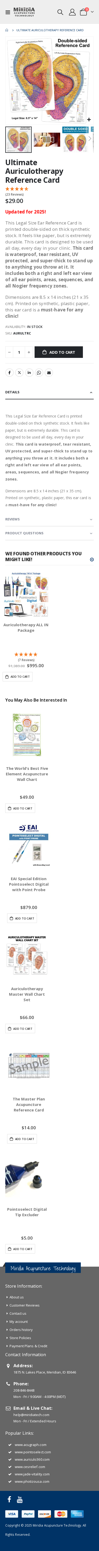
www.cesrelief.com (30, 1466)
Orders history (21, 1329)
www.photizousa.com (32, 1481)
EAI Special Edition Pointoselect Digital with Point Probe (29, 884)
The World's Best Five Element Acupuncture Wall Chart (27, 774)
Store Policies (20, 1337)
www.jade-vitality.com (32, 1474)
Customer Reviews (25, 1305)
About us (17, 1297)
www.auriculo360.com (32, 1459)
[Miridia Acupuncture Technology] (24, 12)
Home (7, 30)
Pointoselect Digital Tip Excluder (27, 1212)
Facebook (9, 372)
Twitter (19, 372)
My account (19, 1321)
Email (49, 372)
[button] (88, 119)
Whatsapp (39, 372)
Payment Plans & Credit (28, 1346)
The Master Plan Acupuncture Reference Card (29, 1104)
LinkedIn (29, 372)
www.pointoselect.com (33, 1452)
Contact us (18, 1313)
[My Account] (72, 12)
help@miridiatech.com (31, 1414)
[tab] (49, 392)
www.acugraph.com (30, 1444)
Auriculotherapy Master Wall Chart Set (27, 994)
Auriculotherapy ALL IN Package (26, 627)
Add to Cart (22, 808)
